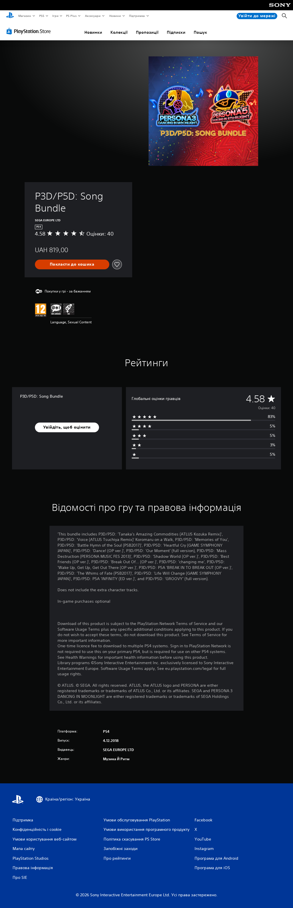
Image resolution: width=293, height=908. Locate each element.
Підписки (176, 32)
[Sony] (280, 8)
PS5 (42, 16)
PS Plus (71, 16)
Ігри (55, 16)
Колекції (119, 32)
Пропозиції (147, 32)
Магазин (24, 16)
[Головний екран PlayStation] (10, 16)
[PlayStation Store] (30, 31)
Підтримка (137, 16)
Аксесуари (93, 16)
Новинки (93, 32)
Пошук (200, 32)
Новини (115, 16)
